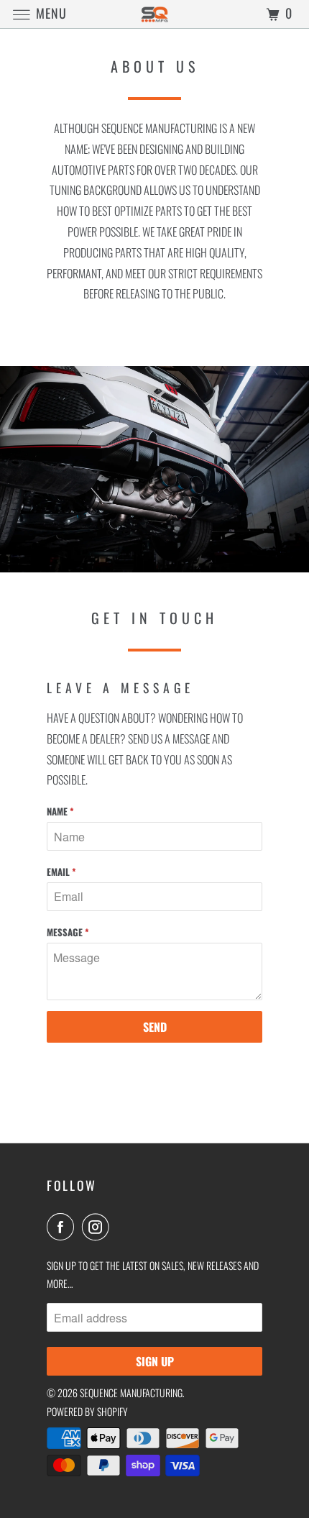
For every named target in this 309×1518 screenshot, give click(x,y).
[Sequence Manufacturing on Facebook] (63, 1226)
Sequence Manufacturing (131, 1392)
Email (61, 871)
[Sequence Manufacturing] (155, 14)
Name (60, 811)
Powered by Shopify (87, 1411)
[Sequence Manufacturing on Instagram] (98, 1226)
